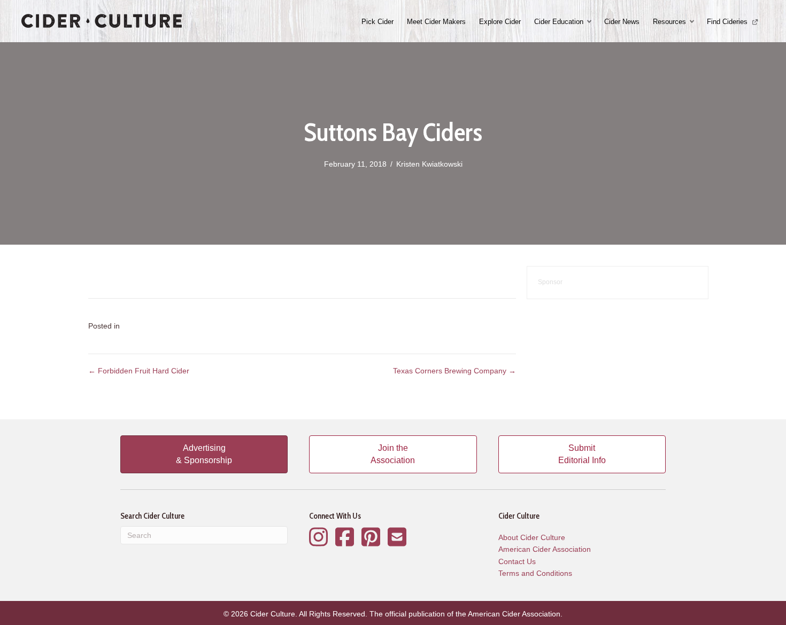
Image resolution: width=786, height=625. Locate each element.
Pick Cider (377, 22)
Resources (669, 22)
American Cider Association (544, 549)
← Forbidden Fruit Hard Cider (138, 370)
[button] (590, 21)
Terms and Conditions (535, 573)
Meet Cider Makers (436, 22)
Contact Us (517, 561)
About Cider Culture (531, 537)
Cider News (621, 22)
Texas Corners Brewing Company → (454, 370)
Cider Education (558, 22)
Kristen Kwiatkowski (429, 164)
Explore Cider (500, 22)
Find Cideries (728, 22)
